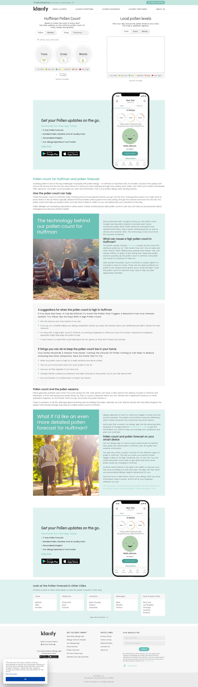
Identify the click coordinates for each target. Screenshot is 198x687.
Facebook (132, 666)
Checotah (66, 602)
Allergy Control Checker (76, 640)
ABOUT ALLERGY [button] (60, 9)
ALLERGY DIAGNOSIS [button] (111, 9)
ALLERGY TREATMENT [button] (138, 9)
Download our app (138, 427)
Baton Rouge (95, 602)
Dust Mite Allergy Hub (75, 636)
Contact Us (105, 647)
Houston (147, 610)
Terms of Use (106, 640)
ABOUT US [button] (160, 9)
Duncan (65, 607)
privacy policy (149, 661)
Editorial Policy (106, 643)
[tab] (66, 33)
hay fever (132, 245)
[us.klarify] (40, 9)
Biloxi (118, 602)
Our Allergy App (73, 643)
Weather (50, 33)
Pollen (40, 33)
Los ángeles (148, 605)
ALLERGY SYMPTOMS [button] (84, 9)
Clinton (119, 607)
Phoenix (146, 612)
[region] (135, 54)
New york (147, 602)
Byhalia (119, 605)
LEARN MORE (46, 146)
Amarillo (38, 607)
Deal (64, 605)
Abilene (38, 602)
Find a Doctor (72, 647)
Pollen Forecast (73, 650)
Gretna (92, 605)
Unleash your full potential (77, 657)
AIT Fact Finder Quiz (75, 653)
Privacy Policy (106, 636)
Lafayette (93, 607)
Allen (37, 605)
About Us (104, 650)
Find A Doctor (157, 2)
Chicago (147, 607)
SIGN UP (144, 649)
